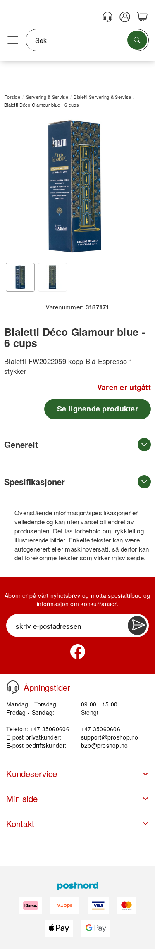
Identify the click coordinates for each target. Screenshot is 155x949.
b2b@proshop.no (104, 745)
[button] (74, 186)
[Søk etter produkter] (137, 40)
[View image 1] (20, 277)
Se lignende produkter (97, 408)
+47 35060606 (100, 729)
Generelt (21, 444)
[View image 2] (52, 277)
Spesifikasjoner (34, 482)
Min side (22, 798)
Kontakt (20, 824)
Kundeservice (31, 774)
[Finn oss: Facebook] (77, 651)
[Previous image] (16, 188)
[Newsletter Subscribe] (137, 625)
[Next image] (132, 188)
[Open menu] (12, 40)
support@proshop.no (109, 737)
